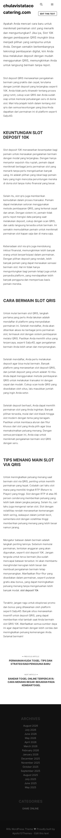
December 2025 (30, 758)
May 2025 (30, 787)
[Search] (41, 4)
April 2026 (30, 742)
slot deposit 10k (29, 590)
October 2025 (30, 766)
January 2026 (30, 754)
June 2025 (30, 783)
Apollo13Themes (22, 833)
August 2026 (30, 725)
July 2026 (30, 729)
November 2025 (30, 762)
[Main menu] (52, 4)
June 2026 (30, 733)
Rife (8, 829)
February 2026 (30, 750)
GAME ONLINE (30, 808)
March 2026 (30, 746)
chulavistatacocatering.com (18, 9)
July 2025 (30, 779)
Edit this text (47, 13)
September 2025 (30, 770)
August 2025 (30, 775)
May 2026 (30, 738)
